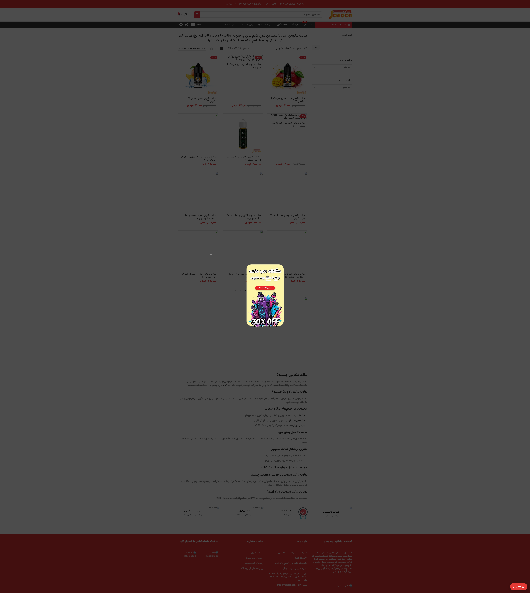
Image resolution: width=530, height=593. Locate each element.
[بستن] (211, 254)
